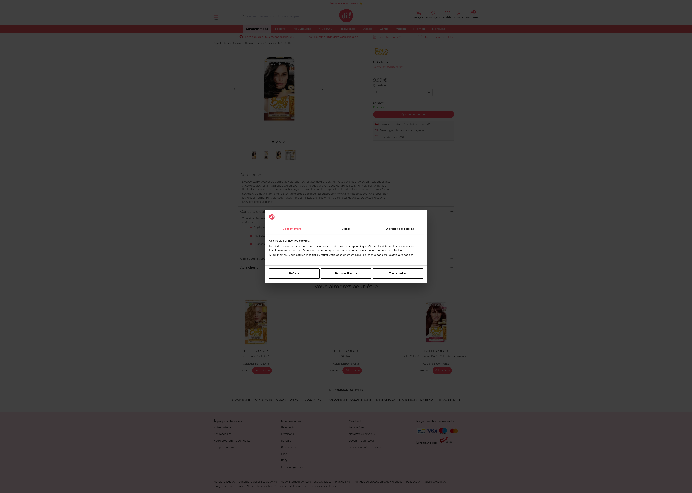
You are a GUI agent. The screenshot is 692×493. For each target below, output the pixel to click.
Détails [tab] (346, 228)
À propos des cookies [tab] (400, 228)
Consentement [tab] (292, 228)
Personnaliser (344, 273)
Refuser (294, 273)
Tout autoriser (398, 273)
